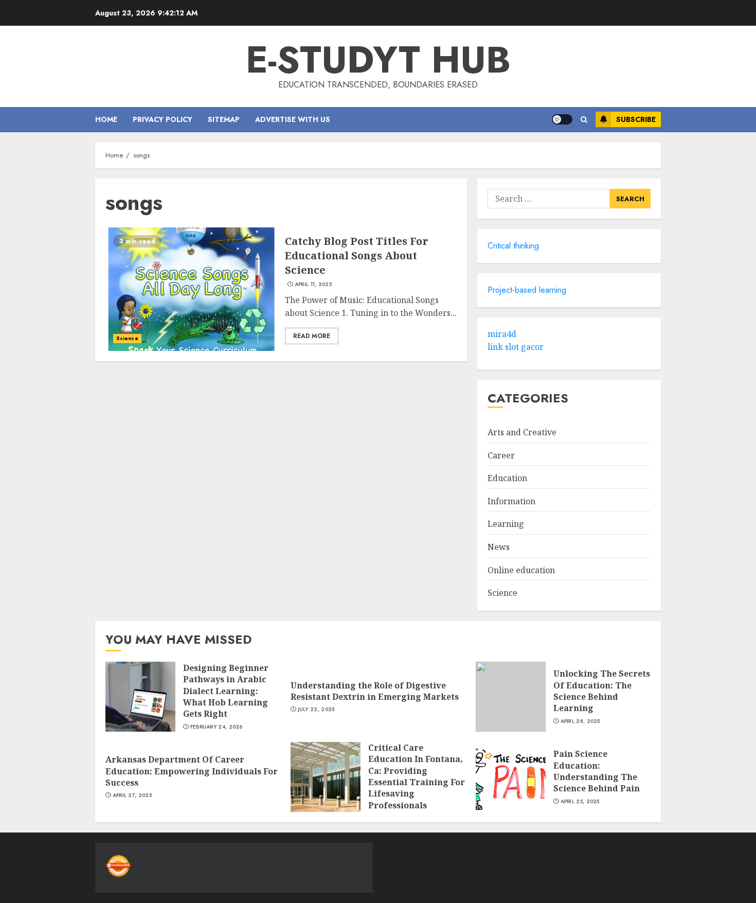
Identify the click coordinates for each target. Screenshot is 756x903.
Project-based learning (527, 290)
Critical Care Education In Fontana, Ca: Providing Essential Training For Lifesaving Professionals (416, 776)
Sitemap (224, 119)
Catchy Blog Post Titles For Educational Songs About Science (356, 255)
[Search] (584, 120)
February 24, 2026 (216, 727)
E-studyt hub (378, 59)
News (499, 547)
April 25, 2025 (580, 801)
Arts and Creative (522, 432)
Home (106, 119)
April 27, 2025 (132, 795)
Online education (521, 570)
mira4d (502, 334)
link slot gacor (516, 346)
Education (507, 478)
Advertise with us (292, 119)
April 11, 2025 (313, 284)
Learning (506, 523)
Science (127, 338)
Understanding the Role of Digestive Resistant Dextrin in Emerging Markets (375, 691)
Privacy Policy (162, 119)
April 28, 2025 (580, 721)
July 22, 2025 (316, 709)
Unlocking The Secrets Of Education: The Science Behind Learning (601, 691)
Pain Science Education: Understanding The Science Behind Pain (596, 771)
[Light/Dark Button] (562, 119)
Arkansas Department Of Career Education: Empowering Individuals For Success (191, 771)
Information (511, 501)
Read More (311, 336)
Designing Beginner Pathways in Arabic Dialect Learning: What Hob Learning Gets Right (225, 691)
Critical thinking (513, 246)
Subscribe (636, 119)
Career (501, 455)
